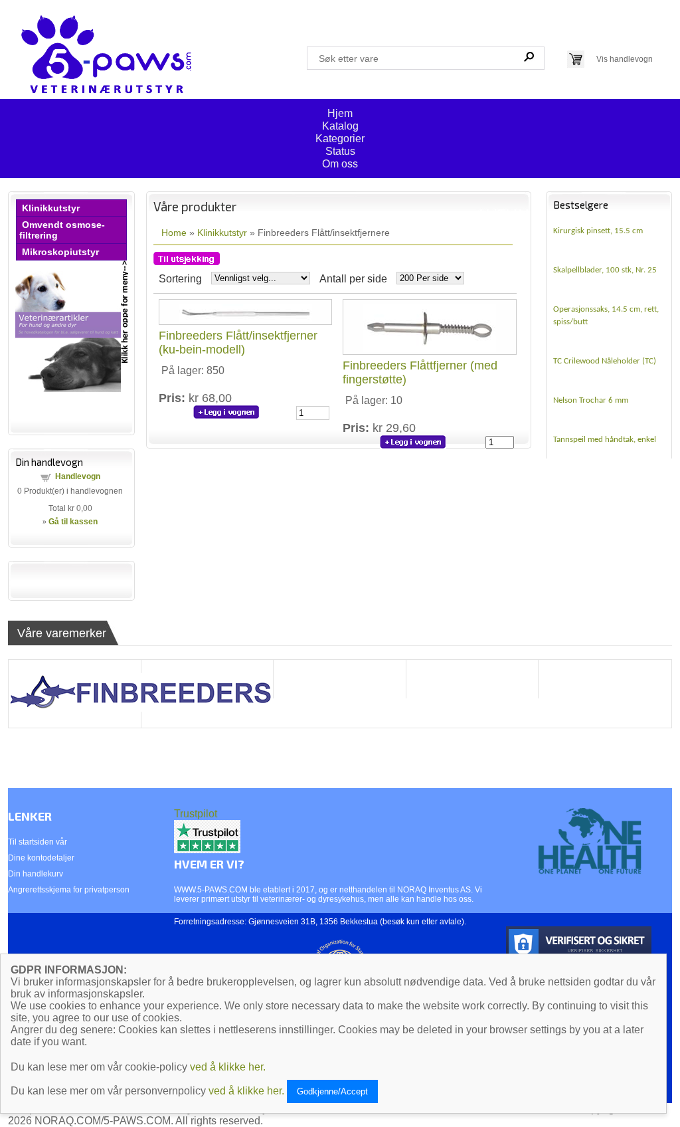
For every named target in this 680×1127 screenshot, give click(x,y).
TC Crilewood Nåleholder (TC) (604, 361)
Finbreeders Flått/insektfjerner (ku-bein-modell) (238, 342)
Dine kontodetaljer (41, 858)
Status (340, 151)
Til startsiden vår (37, 842)
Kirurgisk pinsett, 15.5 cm (598, 231)
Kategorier (340, 138)
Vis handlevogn (624, 59)
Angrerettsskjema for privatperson (68, 889)
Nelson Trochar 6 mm (590, 400)
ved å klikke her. (228, 1067)
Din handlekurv (35, 873)
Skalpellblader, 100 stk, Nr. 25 (605, 270)
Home (174, 232)
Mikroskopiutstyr (60, 252)
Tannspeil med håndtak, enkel (604, 439)
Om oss (340, 163)
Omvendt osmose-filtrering (62, 230)
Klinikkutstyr (51, 208)
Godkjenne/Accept (332, 1091)
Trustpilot (195, 813)
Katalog (340, 126)
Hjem (340, 113)
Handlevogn (77, 476)
